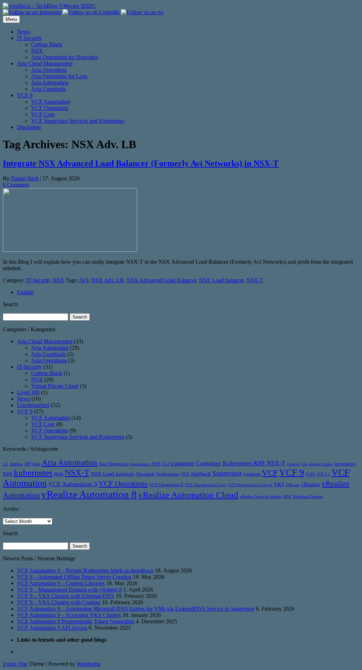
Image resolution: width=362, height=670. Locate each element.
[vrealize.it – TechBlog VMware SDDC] (49, 6)
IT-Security (29, 38)
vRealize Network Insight (260, 497)
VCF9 (310, 474)
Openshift (145, 474)
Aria (36, 463)
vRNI (286, 497)
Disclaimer (29, 127)
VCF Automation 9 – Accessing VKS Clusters (69, 615)
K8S (7, 474)
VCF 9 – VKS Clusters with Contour (58, 602)
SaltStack (201, 474)
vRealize (310, 484)
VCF (270, 472)
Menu (11, 19)
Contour (293, 464)
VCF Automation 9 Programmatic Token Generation (75, 621)
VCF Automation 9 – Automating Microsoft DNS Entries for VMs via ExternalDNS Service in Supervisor (136, 609)
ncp (58, 473)
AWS (155, 463)
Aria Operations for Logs (59, 76)
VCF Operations (49, 108)
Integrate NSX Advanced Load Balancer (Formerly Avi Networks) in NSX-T (141, 163)
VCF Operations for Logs (205, 485)
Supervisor (227, 473)
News (23, 32)
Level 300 (28, 392)
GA (304, 464)
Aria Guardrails (48, 89)
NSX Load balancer (221, 280)
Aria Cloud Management (44, 63)
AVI (83, 280)
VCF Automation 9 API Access (52, 628)
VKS (279, 484)
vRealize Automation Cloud (188, 495)
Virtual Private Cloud (54, 386)
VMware (293, 485)
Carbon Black (46, 44)
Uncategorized (33, 405)
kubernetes (33, 472)
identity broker (321, 464)
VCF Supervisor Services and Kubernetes (77, 121)
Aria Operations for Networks (64, 57)
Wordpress (88, 664)
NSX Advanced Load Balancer (161, 280)
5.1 (5, 464)
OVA (185, 474)
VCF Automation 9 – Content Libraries (61, 583)
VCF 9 (25, 95)
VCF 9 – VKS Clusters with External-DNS (65, 596)
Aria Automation (50, 83)
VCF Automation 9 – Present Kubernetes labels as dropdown (85, 570)
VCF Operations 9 (166, 484)
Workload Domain (308, 497)
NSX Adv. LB (107, 280)
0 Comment (16, 185)
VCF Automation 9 (72, 484)
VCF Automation (50, 102)
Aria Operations (49, 70)
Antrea (16, 463)
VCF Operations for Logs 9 (250, 485)
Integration (345, 463)
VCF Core (43, 114)
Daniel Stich (25, 178)
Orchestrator (167, 474)
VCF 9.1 (323, 474)
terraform (252, 474)
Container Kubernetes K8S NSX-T (240, 463)
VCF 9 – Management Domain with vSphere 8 (69, 590)
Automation (140, 464)
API (27, 463)
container (182, 463)
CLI (165, 463)
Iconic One (15, 664)
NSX (37, 51)
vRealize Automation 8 (89, 494)
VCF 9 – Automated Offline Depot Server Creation (74, 577)
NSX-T (254, 280)
